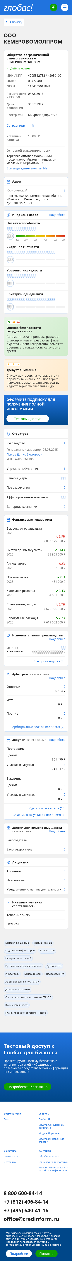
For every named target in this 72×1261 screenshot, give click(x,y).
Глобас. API (45, 1119)
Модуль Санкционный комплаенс (51, 1126)
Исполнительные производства (37, 635)
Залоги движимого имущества (37, 828)
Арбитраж (20, 674)
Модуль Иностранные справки (51, 1140)
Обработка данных (50, 1156)
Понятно (46, 1253)
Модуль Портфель (49, 1133)
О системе (10, 1150)
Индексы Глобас (25, 215)
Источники (10, 1161)
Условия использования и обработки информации (53, 1169)
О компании (11, 1156)
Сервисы (44, 1113)
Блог (6, 1119)
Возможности (12, 1113)
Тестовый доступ (28, 418)
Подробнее (19, 1253)
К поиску (15, 22)
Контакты (45, 1150)
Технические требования (53, 1161)
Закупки (18, 740)
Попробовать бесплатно (27, 1087)
